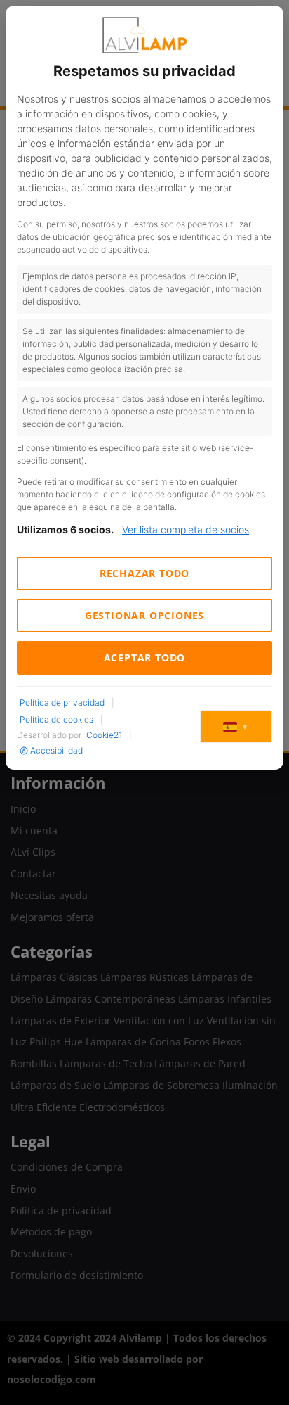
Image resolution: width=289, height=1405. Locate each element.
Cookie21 (104, 735)
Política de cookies (56, 719)
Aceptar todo (145, 657)
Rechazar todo (144, 573)
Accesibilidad (56, 750)
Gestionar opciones (144, 615)
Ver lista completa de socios (185, 529)
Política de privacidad (62, 702)
